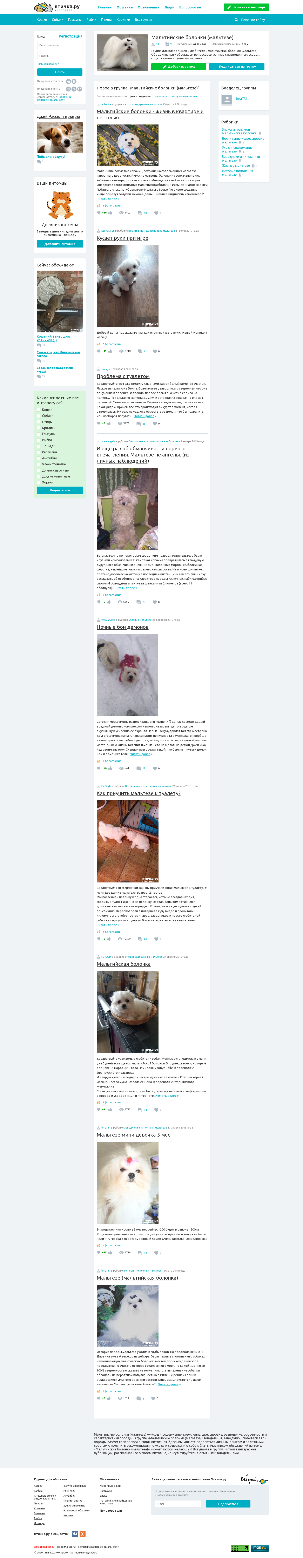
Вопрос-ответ (191, 7)
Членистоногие (72, 1500)
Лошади (39, 1523)
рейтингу (161, 96)
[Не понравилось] (99, 212)
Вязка (103, 1495)
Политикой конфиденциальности (54, 98)
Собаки (57, 19)
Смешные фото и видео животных (45, 1497)
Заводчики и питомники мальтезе (145, 1127)
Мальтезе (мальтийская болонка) (137, 1278)
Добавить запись (182, 66)
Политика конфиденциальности (98, 1546)
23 (143, 423)
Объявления (148, 7)
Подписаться (60, 490)
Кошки (42, 19)
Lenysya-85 (108, 230)
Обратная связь (44, 1546)
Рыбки (91, 19)
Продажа (106, 1490)
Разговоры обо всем (76, 1510)
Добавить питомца (59, 244)
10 (145, 212)
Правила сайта (66, 1546)
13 (145, 1252)
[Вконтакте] (68, 81)
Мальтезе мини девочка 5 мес (133, 1135)
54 (145, 1109)
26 (145, 939)
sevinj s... (106, 369)
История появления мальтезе (143, 1270)
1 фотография (111, 594)
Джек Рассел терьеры (58, 116)
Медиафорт (91, 1552)
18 (157, 44)
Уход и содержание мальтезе (143, 104)
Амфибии (69, 1495)
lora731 (242, 99)
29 (143, 768)
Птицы (106, 19)
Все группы (143, 19)
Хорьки (68, 1515)
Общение (125, 7)
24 (143, 602)
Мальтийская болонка (124, 964)
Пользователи (111, 1510)
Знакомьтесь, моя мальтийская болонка (239, 131)
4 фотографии (111, 205)
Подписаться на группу (237, 66)
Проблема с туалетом (123, 376)
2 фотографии (111, 344)
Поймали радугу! (51, 156)
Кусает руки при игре (122, 238)
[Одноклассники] (74, 81)
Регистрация (70, 36)
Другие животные (74, 1485)
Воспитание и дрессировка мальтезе (151, 230)
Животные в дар (110, 1485)
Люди (169, 7)
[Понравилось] (109, 212)
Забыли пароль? (48, 63)
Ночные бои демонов (123, 627)
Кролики (123, 19)
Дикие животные (74, 1505)
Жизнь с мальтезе (236, 165)
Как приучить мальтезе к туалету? (139, 793)
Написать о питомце (249, 7)
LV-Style (106, 786)
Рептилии (69, 1490)
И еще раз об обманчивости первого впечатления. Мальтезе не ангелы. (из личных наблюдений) (143, 455)
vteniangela (108, 441)
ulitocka (106, 104)
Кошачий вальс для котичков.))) (53, 338)
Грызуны (75, 19)
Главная (105, 7)
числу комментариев (184, 96)
